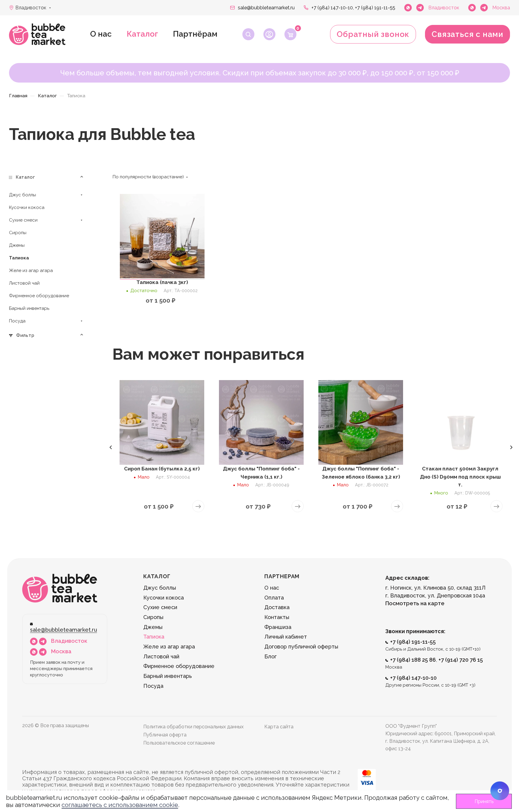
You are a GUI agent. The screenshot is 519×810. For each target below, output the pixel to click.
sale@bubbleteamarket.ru (266, 8)
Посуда (153, 686)
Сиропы (153, 617)
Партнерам (281, 576)
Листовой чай (161, 656)
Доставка (277, 607)
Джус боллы (159, 588)
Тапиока (153, 636)
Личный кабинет (285, 636)
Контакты (276, 617)
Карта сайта (278, 727)
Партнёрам (195, 33)
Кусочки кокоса (163, 597)
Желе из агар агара (169, 646)
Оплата (274, 597)
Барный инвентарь (167, 676)
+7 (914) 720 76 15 (461, 660)
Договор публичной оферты (301, 646)
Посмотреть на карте (415, 603)
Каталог (142, 33)
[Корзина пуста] (290, 34)
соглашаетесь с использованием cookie (120, 804)
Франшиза (277, 627)
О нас (101, 33)
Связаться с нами (467, 34)
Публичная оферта (165, 735)
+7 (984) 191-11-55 (375, 8)
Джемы (152, 627)
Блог (270, 656)
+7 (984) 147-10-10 (413, 678)
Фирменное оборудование (178, 666)
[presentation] (111, 447)
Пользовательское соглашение (179, 743)
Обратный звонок (373, 34)
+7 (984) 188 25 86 (413, 660)
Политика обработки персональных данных (193, 727)
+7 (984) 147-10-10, (332, 8)
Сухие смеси (160, 607)
